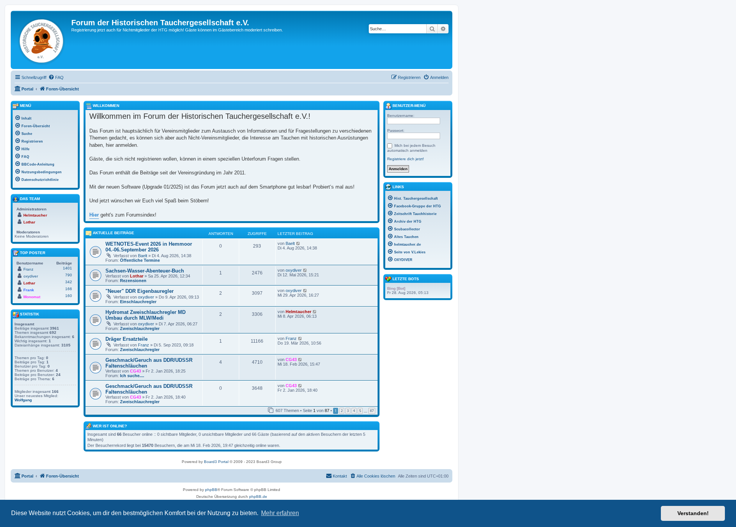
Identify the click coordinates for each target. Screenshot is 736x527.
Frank (28, 290)
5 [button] (360, 410)
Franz (143, 345)
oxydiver (294, 270)
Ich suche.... (132, 375)
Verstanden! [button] (693, 513)
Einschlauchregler (138, 301)
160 (68, 296)
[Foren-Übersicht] (42, 40)
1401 (67, 268)
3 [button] (348, 410)
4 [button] (354, 410)
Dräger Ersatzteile (126, 339)
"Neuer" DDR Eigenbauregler (139, 291)
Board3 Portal (216, 462)
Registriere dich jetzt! (405, 159)
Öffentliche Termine (140, 260)
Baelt (142, 255)
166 (68, 289)
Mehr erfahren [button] (280, 513)
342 (68, 282)
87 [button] (372, 410)
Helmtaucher (298, 311)
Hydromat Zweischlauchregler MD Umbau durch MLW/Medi (145, 315)
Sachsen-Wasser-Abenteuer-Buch (144, 271)
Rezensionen (133, 280)
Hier (94, 215)
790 (68, 275)
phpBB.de (258, 496)
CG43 (135, 371)
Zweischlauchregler (139, 328)
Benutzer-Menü (408, 105)
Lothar (136, 276)
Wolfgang (23, 400)
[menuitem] (56, 77)
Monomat (31, 297)
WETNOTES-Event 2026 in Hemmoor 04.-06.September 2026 (148, 247)
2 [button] (342, 410)
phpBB (211, 490)
